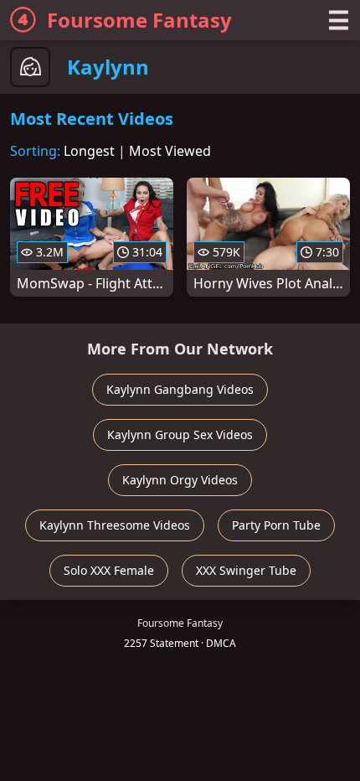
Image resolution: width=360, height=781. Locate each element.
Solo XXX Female (109, 570)
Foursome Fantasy (139, 20)
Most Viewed (170, 151)
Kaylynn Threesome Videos (114, 525)
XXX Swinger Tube (246, 570)
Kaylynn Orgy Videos (180, 480)
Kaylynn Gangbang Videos (180, 389)
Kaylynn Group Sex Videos (180, 434)
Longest (89, 151)
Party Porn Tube (276, 525)
